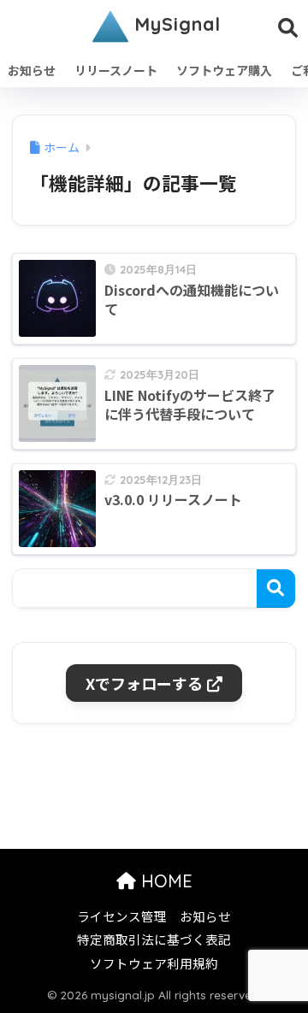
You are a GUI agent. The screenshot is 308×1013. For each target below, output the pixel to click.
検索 (276, 588)
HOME (164, 881)
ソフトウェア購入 (224, 70)
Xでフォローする (144, 683)
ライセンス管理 (122, 916)
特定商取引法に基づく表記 (154, 939)
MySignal (174, 23)
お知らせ (32, 70)
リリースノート (115, 70)
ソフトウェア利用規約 (154, 963)
